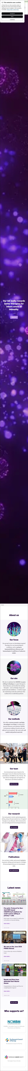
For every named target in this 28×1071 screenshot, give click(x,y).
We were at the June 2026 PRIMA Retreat (13, 948)
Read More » (7, 923)
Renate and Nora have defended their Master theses (11, 981)
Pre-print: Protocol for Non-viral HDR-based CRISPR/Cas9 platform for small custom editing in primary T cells (13, 912)
